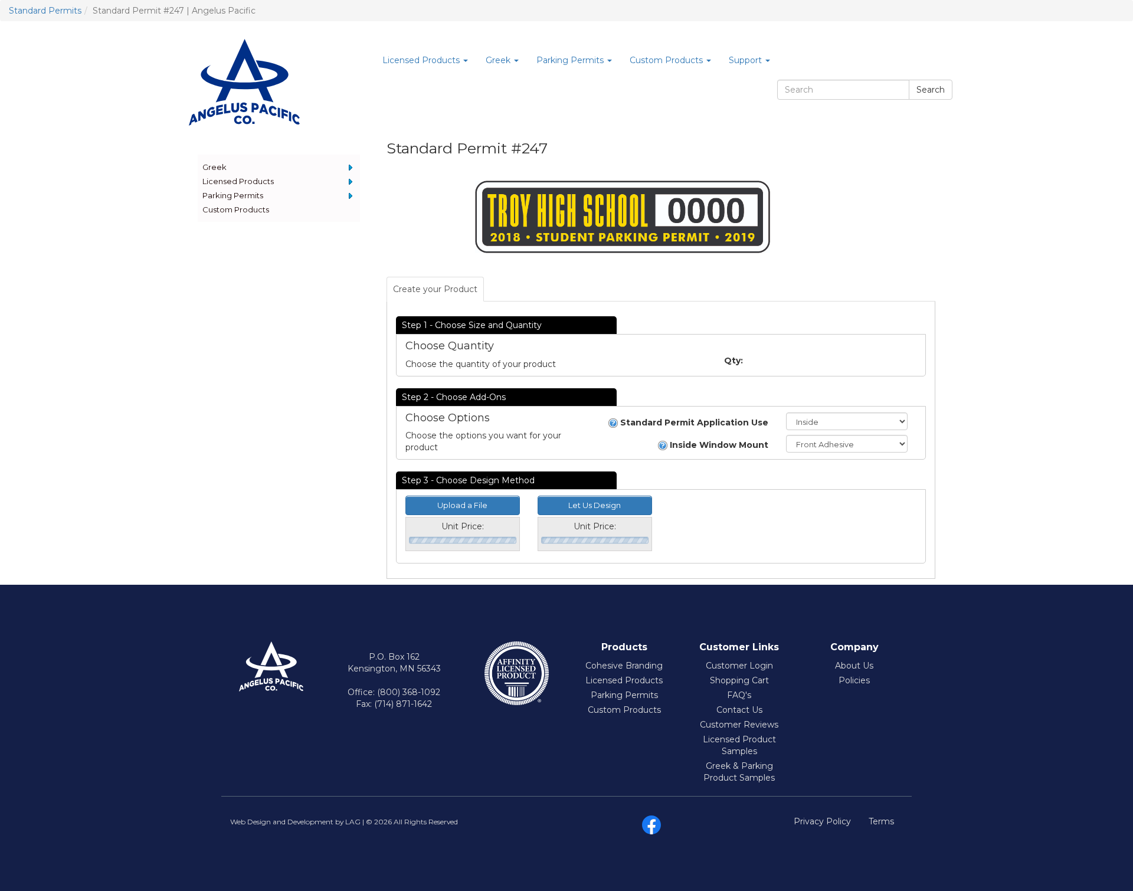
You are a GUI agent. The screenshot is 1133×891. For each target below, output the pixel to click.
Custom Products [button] (667, 60)
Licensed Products (238, 181)
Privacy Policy (822, 821)
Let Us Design (594, 505)
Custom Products (235, 209)
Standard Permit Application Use (693, 422)
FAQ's (739, 695)
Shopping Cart (739, 680)
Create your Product (435, 289)
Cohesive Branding (624, 665)
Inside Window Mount (717, 445)
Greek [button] (499, 60)
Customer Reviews (739, 724)
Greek (214, 167)
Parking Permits (232, 195)
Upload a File (462, 505)
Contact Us (739, 710)
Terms (881, 821)
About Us (854, 665)
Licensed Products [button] (422, 60)
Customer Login (739, 665)
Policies (854, 680)
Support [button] (746, 60)
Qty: (733, 360)
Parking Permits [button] (571, 60)
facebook (651, 824)
